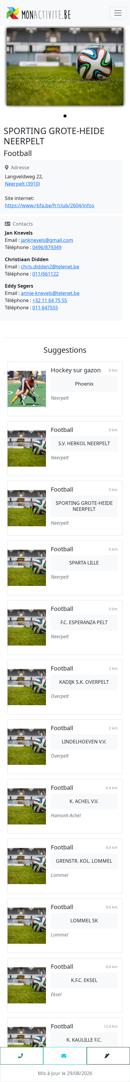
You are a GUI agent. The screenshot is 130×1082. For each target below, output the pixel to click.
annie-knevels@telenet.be (50, 293)
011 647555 (45, 307)
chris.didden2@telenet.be (50, 266)
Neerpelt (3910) (22, 183)
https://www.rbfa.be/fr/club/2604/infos (49, 205)
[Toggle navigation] (117, 13)
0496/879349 (46, 247)
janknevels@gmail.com (47, 240)
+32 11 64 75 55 (49, 300)
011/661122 (45, 273)
